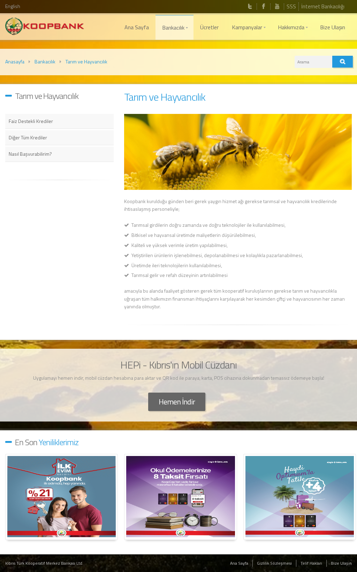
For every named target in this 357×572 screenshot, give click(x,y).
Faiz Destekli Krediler (31, 121)
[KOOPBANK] (44, 27)
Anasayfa (14, 61)
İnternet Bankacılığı (322, 6)
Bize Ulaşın (341, 563)
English (12, 6)
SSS (291, 6)
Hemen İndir (177, 402)
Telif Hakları (311, 563)
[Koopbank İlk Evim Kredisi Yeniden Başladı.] (61, 497)
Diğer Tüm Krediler (28, 137)
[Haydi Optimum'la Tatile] (299, 497)
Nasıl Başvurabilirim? (30, 153)
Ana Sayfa (239, 563)
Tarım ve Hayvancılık (86, 61)
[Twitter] (250, 6)
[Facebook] (263, 6)
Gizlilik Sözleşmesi (274, 563)
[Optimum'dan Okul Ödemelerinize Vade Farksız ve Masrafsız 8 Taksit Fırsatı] (180, 497)
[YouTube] (277, 6)
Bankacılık (45, 61)
